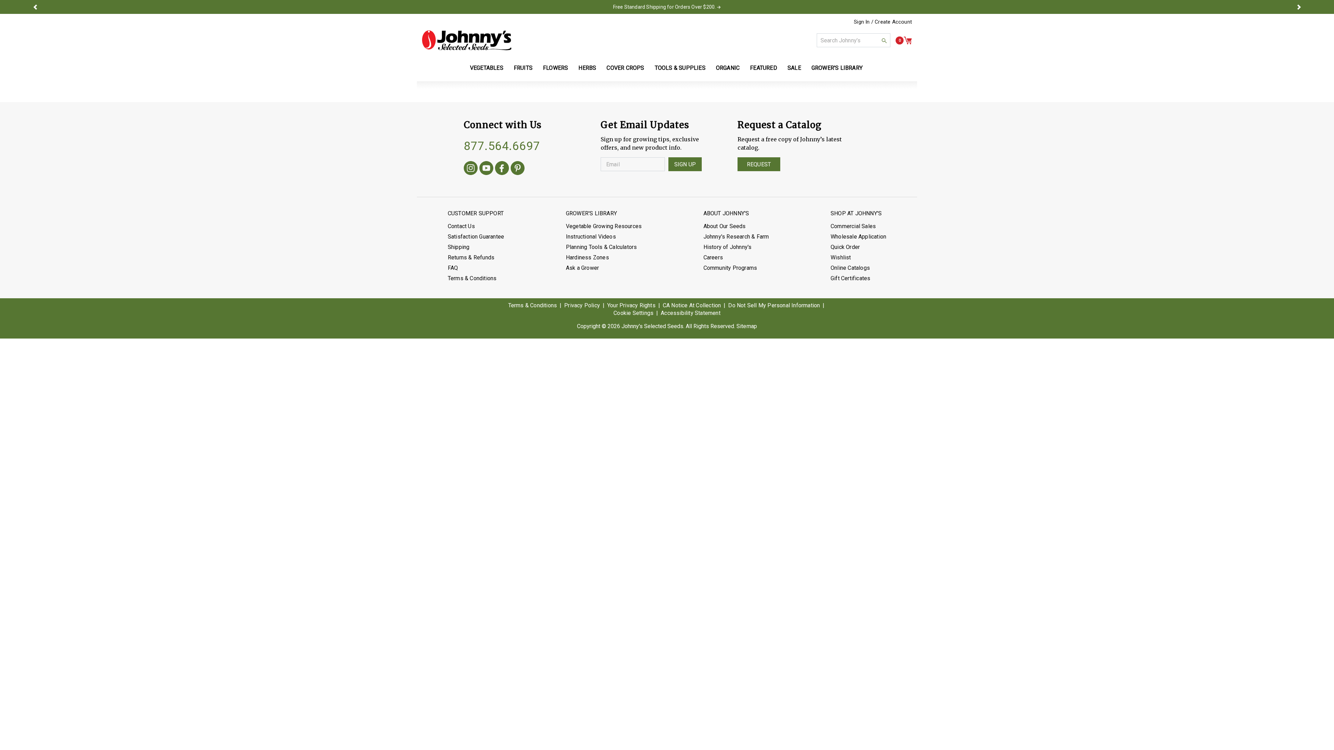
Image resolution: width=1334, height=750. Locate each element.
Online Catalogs (850, 268)
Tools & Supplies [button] (680, 68)
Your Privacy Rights (631, 305)
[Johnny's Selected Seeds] (466, 40)
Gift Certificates (850, 278)
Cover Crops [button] (625, 68)
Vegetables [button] (486, 68)
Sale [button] (794, 68)
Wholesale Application (858, 236)
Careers (713, 257)
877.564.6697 (502, 146)
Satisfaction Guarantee (476, 236)
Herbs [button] (587, 68)
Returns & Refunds (471, 257)
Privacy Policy (582, 305)
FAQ (453, 268)
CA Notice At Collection (692, 305)
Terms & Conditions (472, 278)
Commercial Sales (853, 226)
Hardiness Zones (587, 257)
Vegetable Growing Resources (604, 226)
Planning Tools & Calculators (601, 247)
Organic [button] (728, 68)
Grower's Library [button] (838, 68)
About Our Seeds (724, 226)
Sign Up (685, 164)
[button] (35, 7)
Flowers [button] (555, 68)
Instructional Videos (591, 236)
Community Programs (730, 268)
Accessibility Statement (690, 313)
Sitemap (746, 326)
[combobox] (853, 40)
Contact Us (461, 226)
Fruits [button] (523, 68)
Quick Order (845, 247)
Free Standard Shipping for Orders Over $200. (664, 7)
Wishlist (841, 257)
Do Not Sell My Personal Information (774, 305)
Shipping (459, 247)
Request (759, 164)
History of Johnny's (727, 247)
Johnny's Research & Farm (736, 236)
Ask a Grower (582, 268)
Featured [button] (763, 68)
